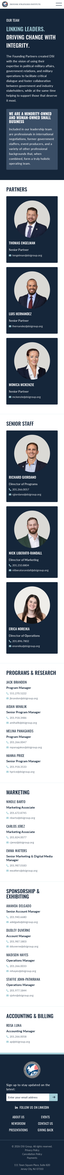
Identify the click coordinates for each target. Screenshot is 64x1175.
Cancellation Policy (32, 1154)
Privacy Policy (32, 1150)
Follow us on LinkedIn (34, 1107)
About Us (18, 1117)
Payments (32, 1157)
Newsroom (18, 1123)
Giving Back (45, 1130)
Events (45, 1117)
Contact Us (45, 1123)
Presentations (18, 1130)
